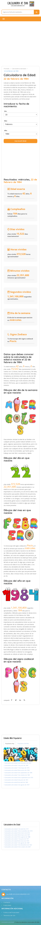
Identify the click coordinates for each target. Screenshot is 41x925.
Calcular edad (20, 141)
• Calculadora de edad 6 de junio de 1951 (16, 780)
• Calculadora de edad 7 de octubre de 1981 (17, 775)
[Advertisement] (20, 43)
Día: (5, 111)
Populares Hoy (9, 743)
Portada (6, 69)
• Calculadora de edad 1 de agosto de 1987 (16, 843)
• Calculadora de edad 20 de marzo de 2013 (17, 833)
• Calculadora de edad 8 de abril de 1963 (16, 782)
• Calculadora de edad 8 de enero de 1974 (16, 841)
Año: (5, 130)
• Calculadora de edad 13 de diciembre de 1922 (18, 845)
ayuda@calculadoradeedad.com (18, 894)
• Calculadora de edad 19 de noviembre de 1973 (18, 831)
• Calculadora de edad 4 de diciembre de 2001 (17, 763)
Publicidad (7, 905)
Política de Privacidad (11, 912)
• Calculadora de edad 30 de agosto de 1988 (17, 837)
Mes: (5, 121)
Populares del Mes (23, 743)
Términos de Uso (9, 915)
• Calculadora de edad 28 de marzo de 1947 (17, 835)
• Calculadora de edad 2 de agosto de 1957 (16, 785)
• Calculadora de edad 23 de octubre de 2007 (17, 847)
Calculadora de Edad (19, 69)
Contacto (6, 902)
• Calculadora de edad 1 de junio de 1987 (16, 765)
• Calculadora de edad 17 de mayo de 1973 (16, 768)
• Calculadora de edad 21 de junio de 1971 (16, 839)
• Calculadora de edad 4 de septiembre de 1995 (18, 773)
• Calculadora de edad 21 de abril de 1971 (16, 829)
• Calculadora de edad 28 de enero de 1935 (17, 770)
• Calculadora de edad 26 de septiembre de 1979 (18, 777)
